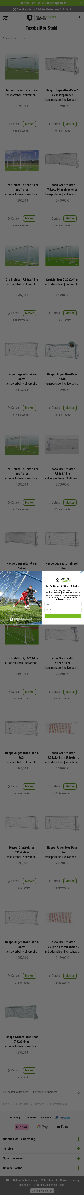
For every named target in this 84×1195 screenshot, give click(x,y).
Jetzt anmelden (63, 616)
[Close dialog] (82, 572)
